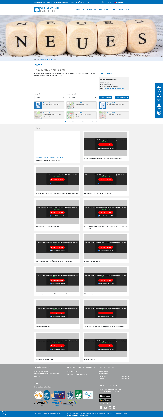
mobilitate (91, 10)
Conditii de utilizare (113, 413)
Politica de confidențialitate (82, 413)
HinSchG (123, 413)
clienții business (39, 2)
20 (93, 121)
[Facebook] (101, 408)
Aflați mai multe (106, 141)
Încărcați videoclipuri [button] (106, 145)
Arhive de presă (71, 94)
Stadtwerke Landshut (46, 59)
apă (112, 10)
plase (87, 2)
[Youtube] (105, 408)
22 (96, 121)
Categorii (37, 94)
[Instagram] (110, 408)
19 (91, 121)
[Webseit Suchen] (103, 2)
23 (97, 121)
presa (72, 2)
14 (84, 121)
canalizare (123, 10)
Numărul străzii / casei (58, 62)
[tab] (159, 88)
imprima (69, 413)
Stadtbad (103, 10)
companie (50, 2)
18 (90, 121)
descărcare (80, 2)
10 (78, 121)
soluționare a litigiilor (99, 413)
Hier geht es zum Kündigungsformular (110, 389)
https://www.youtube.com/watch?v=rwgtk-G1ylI (50, 157)
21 (94, 121)
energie (79, 10)
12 (81, 121)
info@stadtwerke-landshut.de (43, 387)
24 (98, 121)
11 (80, 121)
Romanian (119, 2)
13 (83, 121)
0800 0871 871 (39, 377)
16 (87, 121)
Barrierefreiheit (85, 415)
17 (88, 121)
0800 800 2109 (72, 371)
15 (85, 121)
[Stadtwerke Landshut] (47, 9)
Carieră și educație (62, 2)
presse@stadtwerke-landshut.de (114, 88)
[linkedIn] (114, 408)
